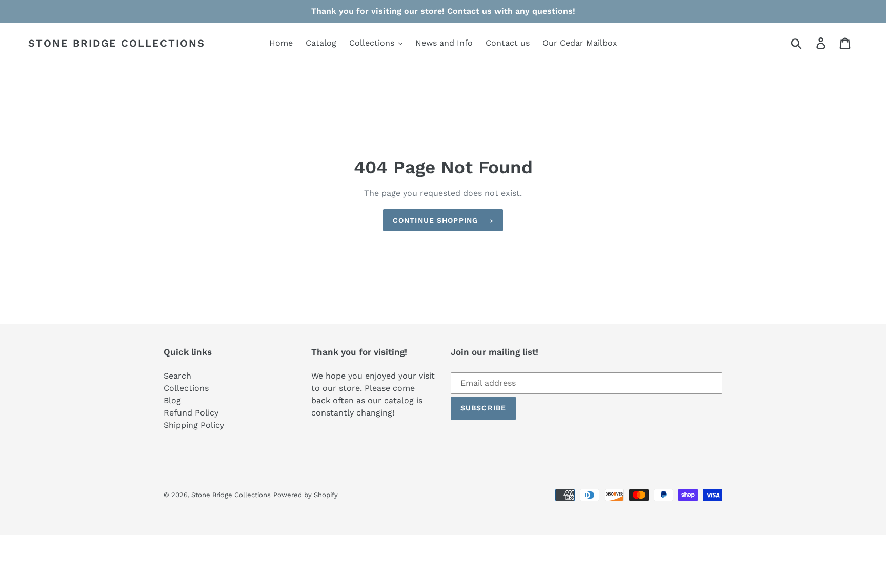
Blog (172, 400)
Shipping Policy (194, 425)
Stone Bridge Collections (116, 43)
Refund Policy (191, 413)
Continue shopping (435, 220)
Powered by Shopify (305, 495)
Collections (186, 388)
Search (177, 376)
